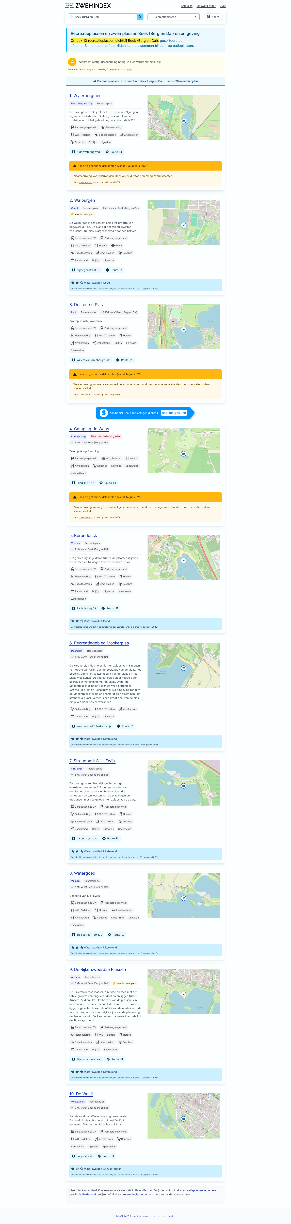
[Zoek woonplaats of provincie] (140, 16)
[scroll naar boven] (285, 1214)
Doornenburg (78, 436)
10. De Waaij (81, 1093)
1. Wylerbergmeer (86, 95)
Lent (73, 312)
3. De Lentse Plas (86, 304)
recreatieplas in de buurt (139, 1194)
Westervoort (78, 1101)
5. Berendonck (83, 535)
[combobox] (102, 16)
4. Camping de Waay (89, 428)
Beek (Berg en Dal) (81, 103)
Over (223, 5)
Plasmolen (76, 650)
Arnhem (75, 977)
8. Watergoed (82, 873)
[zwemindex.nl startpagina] (88, 5)
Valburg (75, 880)
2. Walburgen (82, 200)
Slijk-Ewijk (76, 768)
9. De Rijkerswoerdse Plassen (97, 969)
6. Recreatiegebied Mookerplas (99, 643)
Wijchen (75, 543)
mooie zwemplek (84, 214)
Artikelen (186, 5)
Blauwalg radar (206, 5)
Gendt (74, 208)
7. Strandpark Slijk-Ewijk (92, 760)
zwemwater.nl (85, 182)
